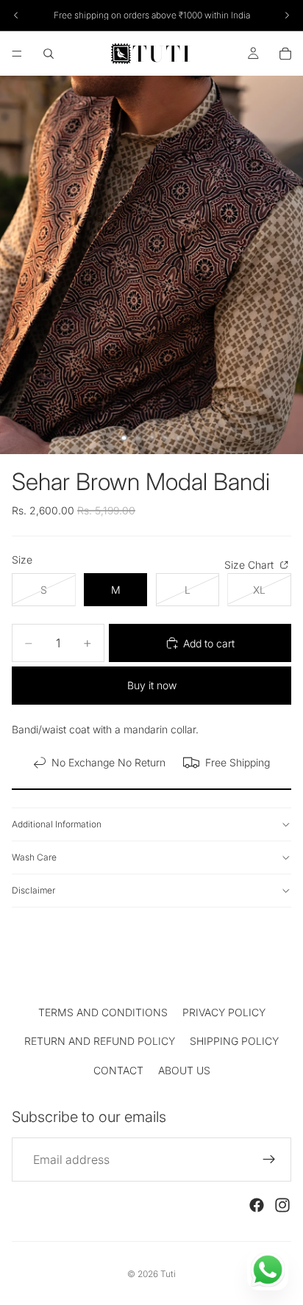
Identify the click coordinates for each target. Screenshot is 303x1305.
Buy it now (152, 685)
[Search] (48, 53)
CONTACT (118, 1070)
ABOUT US (184, 1070)
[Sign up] (269, 1159)
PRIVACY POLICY (223, 1012)
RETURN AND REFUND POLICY (99, 1041)
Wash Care (34, 857)
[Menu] (17, 54)
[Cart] (285, 53)
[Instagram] (282, 1205)
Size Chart (250, 564)
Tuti (168, 1273)
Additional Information (56, 824)
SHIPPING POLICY (234, 1041)
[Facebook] (256, 1205)
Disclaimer (33, 890)
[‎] (151, 975)
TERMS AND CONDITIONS (103, 1012)
